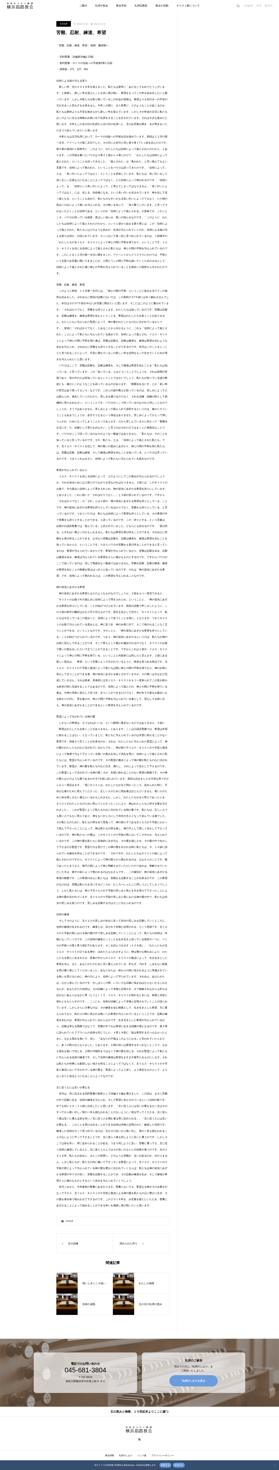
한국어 (269, 5)
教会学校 (121, 5)
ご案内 (83, 5)
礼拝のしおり (126, 1455)
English (248, 5)
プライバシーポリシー (162, 1455)
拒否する (179, 1465)
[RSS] (139, 1439)
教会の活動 (161, 5)
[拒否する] (275, 1465)
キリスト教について (188, 5)
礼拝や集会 (101, 5)
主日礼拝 (63, 24)
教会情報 (109, 1455)
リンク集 (141, 1455)
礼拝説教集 (140, 5)
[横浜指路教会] (20, 5)
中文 (259, 5)
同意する (165, 1465)
